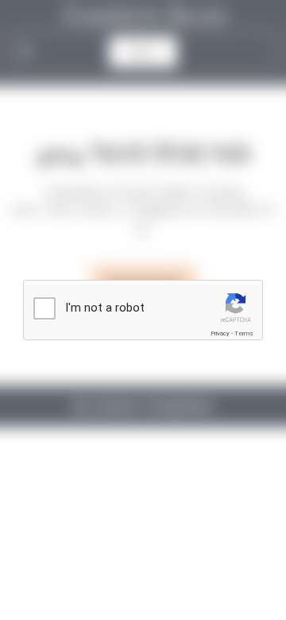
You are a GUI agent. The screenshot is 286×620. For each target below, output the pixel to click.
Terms (243, 333)
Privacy (220, 333)
